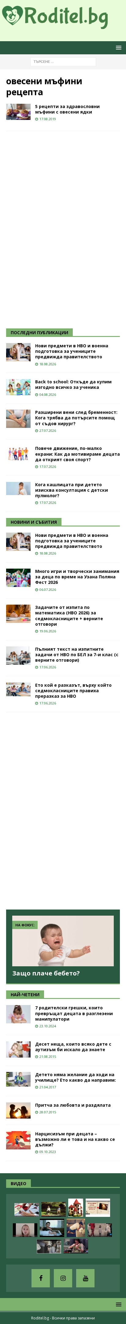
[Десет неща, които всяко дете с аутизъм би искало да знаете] (18, 1049)
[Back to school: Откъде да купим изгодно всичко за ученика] (18, 387)
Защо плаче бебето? (46, 973)
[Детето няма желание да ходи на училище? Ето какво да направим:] (18, 1079)
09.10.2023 (47, 1151)
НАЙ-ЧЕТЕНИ (25, 994)
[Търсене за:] (63, 61)
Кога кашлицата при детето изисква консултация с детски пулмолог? (71, 490)
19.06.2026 (47, 631)
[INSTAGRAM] (63, 1278)
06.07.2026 (47, 589)
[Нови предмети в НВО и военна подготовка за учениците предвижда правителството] (18, 352)
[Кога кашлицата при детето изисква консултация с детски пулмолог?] (18, 488)
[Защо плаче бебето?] (63, 941)
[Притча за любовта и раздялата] (18, 1110)
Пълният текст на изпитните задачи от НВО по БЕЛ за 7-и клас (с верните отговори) (76, 654)
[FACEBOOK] (40, 1278)
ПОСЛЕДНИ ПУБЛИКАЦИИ (39, 332)
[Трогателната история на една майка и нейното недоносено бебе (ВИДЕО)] (76, 1246)
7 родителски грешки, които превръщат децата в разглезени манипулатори (74, 1013)
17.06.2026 (47, 667)
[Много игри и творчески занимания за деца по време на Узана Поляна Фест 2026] (18, 578)
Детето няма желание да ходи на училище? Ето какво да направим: (75, 1077)
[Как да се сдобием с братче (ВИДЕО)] (52, 1228)
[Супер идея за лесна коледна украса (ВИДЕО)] (26, 1210)
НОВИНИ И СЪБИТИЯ (34, 522)
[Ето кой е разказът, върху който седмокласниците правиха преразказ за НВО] (18, 689)
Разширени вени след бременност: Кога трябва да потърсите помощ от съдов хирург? (76, 417)
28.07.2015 (47, 1112)
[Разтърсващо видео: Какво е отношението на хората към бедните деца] (99, 1230)
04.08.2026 (47, 394)
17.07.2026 (47, 466)
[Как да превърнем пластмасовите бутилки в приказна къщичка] (75, 1208)
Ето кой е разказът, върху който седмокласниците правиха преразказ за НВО (73, 690)
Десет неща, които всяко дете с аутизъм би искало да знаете (73, 1046)
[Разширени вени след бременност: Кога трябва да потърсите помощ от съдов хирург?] (18, 419)
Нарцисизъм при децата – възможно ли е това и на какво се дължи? (75, 1139)
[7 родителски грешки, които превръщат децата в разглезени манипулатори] (18, 1014)
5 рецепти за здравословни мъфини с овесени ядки (67, 109)
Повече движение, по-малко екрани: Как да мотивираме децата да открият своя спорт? (77, 453)
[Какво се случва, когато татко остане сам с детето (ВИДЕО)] (76, 1228)
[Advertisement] (52, 228)
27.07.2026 (47, 430)
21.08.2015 (47, 1056)
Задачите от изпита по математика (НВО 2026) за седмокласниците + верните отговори (69, 615)
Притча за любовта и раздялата (73, 1105)
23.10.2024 (47, 1026)
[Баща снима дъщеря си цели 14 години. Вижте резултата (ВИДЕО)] (25, 1230)
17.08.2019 (47, 119)
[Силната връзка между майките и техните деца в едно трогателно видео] (49, 1246)
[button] (117, 47)
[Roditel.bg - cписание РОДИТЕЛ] (63, 25)
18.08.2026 (47, 364)
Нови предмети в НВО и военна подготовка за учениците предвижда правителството (71, 351)
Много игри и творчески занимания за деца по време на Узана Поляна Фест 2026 (77, 576)
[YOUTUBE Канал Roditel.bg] (85, 1278)
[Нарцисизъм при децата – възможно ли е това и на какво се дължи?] (18, 1140)
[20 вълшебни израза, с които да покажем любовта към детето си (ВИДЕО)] (98, 1208)
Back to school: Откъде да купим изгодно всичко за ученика (73, 384)
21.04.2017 (47, 1087)
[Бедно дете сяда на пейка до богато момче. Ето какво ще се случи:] (53, 1209)
